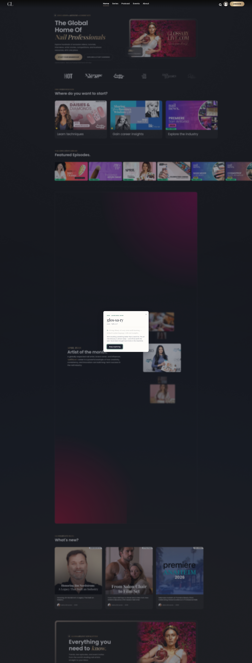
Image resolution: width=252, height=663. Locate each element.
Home (106, 3)
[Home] (10, 4)
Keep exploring (114, 347)
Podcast (125, 3)
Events (136, 3)
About (146, 3)
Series (115, 3)
